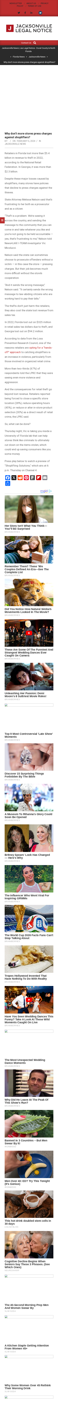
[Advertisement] (29, 101)
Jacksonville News (15, 144)
